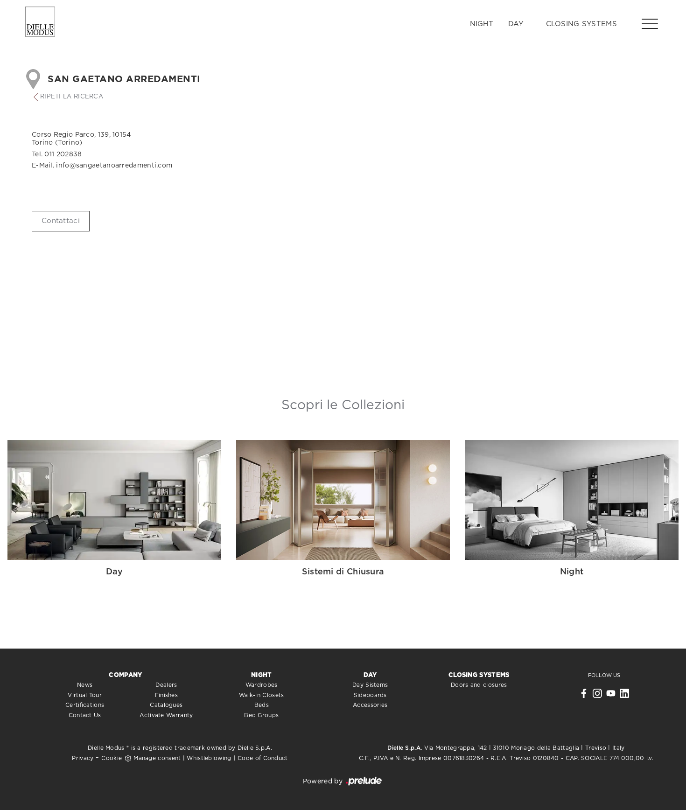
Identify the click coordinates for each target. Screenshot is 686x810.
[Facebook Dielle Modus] (583, 696)
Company (125, 675)
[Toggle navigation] (650, 23)
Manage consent (157, 758)
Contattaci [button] (61, 220)
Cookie (111, 758)
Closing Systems (581, 24)
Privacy (82, 758)
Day (516, 24)
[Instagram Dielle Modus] (597, 696)
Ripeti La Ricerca (71, 97)
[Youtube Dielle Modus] (610, 696)
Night (482, 24)
